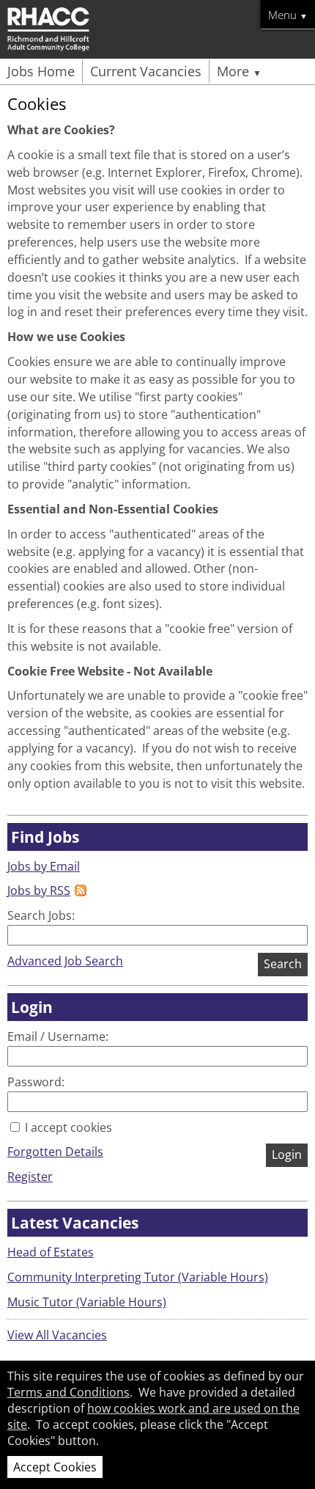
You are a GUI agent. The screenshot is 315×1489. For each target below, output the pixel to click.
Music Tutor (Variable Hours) (86, 1302)
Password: (35, 1082)
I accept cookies (67, 1127)
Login (287, 1154)
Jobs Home (41, 71)
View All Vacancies (57, 1335)
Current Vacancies (145, 71)
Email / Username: (57, 1036)
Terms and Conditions (68, 1392)
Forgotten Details (55, 1152)
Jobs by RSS (38, 890)
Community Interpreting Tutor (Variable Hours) (137, 1277)
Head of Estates (50, 1252)
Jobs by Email (43, 866)
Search (283, 964)
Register (30, 1176)
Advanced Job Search (65, 961)
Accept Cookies (55, 1467)
